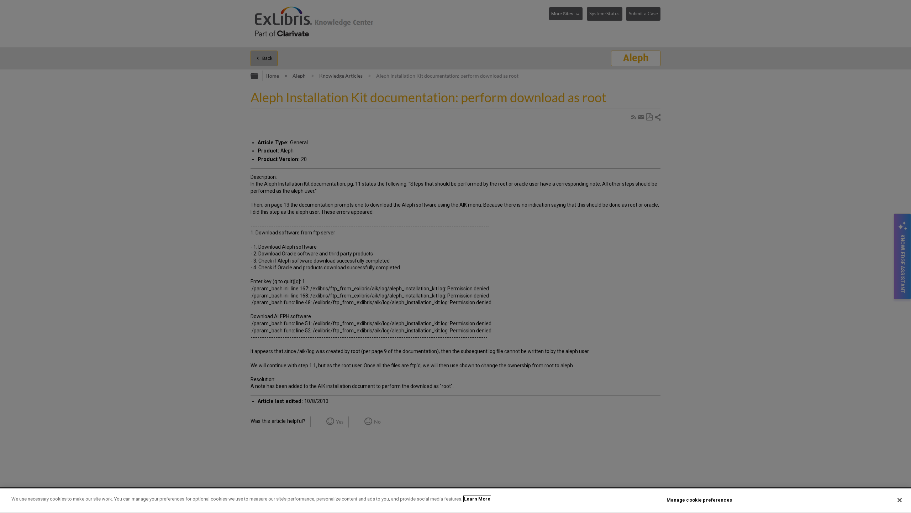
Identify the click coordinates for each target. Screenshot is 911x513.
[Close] (899, 500)
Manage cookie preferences (699, 500)
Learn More (477, 499)
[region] (455, 500)
